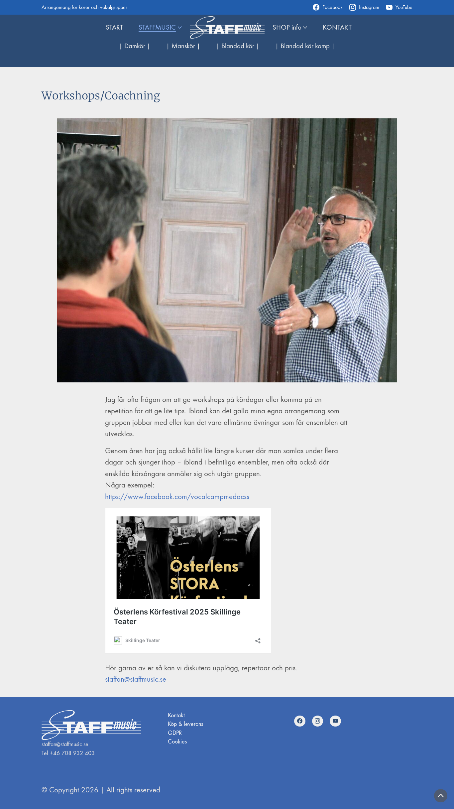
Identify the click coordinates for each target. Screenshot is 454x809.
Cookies (177, 741)
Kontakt (176, 715)
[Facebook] (299, 721)
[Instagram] (317, 721)
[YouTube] (335, 721)
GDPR (175, 733)
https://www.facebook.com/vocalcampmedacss (177, 496)
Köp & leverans (185, 724)
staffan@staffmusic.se (135, 679)
